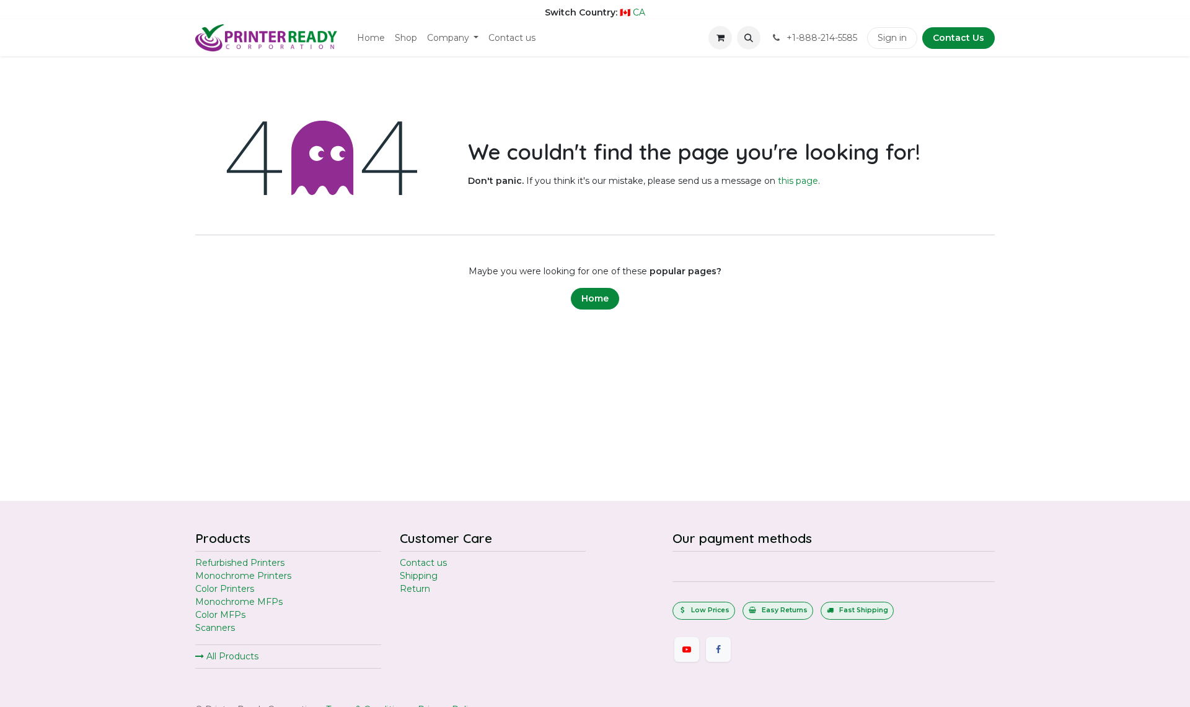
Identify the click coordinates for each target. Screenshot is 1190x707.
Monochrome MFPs (239, 601)
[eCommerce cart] (720, 38)
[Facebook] (718, 649)
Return (415, 588)
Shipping (419, 575)
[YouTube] (686, 649)
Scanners (215, 627)
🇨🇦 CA (632, 12)
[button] (748, 38)
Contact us (423, 562)
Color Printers (224, 588)
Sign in (892, 37)
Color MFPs (220, 614)
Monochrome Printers (243, 575)
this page (798, 180)
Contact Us (958, 37)
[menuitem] (371, 38)
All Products (231, 656)
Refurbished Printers (239, 562)
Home (595, 298)
